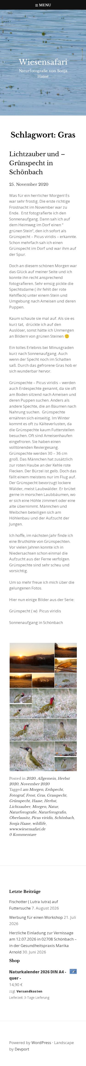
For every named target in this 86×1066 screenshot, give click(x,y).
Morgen (39, 806)
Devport (22, 1049)
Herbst (50, 801)
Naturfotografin (52, 812)
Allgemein (46, 778)
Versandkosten (29, 991)
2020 (31, 778)
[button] (31, 657)
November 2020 (35, 784)
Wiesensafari (43, 62)
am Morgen (33, 789)
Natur (53, 806)
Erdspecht (54, 789)
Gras (41, 795)
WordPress (41, 1042)
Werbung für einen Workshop (36, 917)
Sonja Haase (20, 823)
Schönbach (64, 818)
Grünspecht (19, 801)
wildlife (39, 823)
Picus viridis (42, 818)
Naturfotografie (22, 812)
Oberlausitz (19, 818)
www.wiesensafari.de (27, 829)
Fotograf (16, 795)
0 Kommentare (22, 834)
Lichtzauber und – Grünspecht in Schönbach (37, 163)
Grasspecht (56, 795)
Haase (37, 801)
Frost (30, 795)
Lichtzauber (19, 806)
